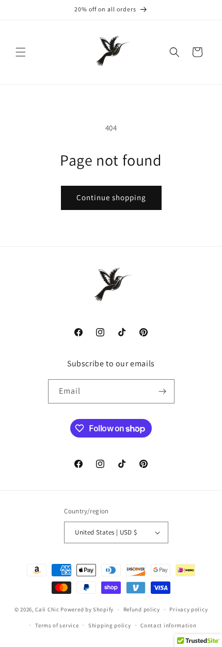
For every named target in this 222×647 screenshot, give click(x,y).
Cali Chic (47, 609)
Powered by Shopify (87, 609)
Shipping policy (109, 625)
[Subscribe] (162, 391)
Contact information (168, 625)
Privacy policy (188, 609)
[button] (20, 52)
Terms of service (56, 625)
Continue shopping (111, 197)
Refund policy (141, 609)
